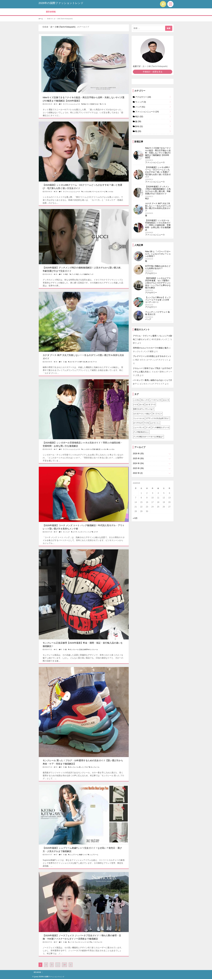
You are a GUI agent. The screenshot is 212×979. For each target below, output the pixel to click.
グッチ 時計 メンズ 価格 (79, 274)
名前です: (137, 66)
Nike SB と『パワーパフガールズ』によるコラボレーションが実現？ (158, 253)
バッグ (67, 532)
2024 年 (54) (138, 463)
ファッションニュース (72, 104)
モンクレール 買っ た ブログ (79, 767)
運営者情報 (51, 12)
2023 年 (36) (138, 468)
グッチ (91, 274)
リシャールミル (138, 418)
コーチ (95, 532)
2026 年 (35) (138, 454)
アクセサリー (143, 97)
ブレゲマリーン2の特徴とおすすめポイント (152, 356)
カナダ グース (92, 362)
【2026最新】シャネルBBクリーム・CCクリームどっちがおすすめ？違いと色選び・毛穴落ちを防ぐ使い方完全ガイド (158, 172)
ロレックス (145, 400)
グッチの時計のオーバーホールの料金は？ (148, 437)
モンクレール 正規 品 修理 (78, 649)
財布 (139, 126)
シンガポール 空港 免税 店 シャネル (95, 449)
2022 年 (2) (138, 473)
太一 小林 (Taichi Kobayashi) (62, 27)
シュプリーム (93, 854)
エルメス (166, 400)
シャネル (110, 191)
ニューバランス (138, 427)
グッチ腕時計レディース (160, 427)
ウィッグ (140, 102)
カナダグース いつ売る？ (142, 414)
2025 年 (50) (138, 458)
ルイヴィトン (155, 423)
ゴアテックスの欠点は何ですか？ (158, 418)
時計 (66, 274)
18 (64, 965)
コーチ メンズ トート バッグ (82, 532)
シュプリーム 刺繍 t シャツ (78, 854)
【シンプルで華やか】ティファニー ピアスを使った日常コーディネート (158, 299)
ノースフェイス (97, 942)
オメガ (141, 404)
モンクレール (93, 649)
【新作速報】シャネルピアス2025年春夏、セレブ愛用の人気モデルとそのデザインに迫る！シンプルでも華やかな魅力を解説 (158, 283)
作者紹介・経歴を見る (152, 72)
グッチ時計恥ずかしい (141, 432)
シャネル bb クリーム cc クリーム (94, 191)
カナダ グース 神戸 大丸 (78, 362)
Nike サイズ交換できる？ (91, 104)
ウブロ (146, 423)
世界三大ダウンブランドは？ (143, 409)
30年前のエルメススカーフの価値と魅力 (150, 348)
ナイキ (104, 104)
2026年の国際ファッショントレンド (61, 3)
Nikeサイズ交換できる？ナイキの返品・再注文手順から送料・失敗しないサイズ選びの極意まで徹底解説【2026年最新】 (158, 153)
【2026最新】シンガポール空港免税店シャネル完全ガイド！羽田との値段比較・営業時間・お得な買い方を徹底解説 (158, 225)
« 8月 (135, 518)
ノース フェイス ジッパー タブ (80, 942)
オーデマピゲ (138, 423)
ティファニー (157, 414)
